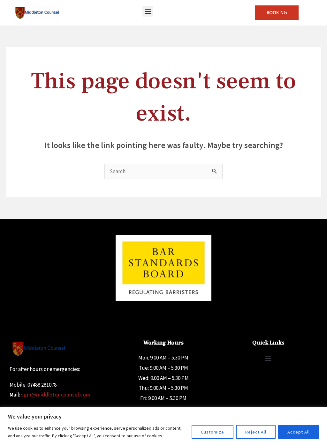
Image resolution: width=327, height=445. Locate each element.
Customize (212, 432)
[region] (163, 426)
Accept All (298, 432)
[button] (147, 11)
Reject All (255, 432)
